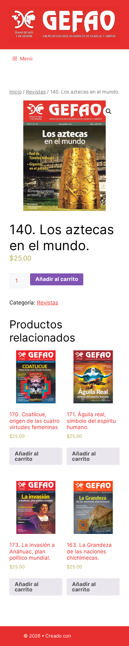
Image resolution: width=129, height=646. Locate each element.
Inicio (15, 92)
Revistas (36, 92)
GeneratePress (89, 636)
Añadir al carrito (56, 279)
